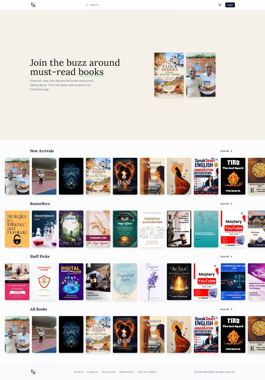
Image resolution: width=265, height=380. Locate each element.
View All (224, 151)
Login (230, 5)
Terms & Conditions (147, 372)
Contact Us (92, 372)
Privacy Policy (109, 372)
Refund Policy (126, 372)
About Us (78, 372)
